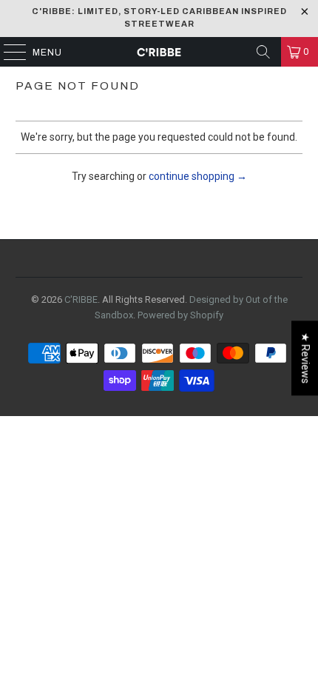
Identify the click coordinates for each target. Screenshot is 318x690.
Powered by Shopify (180, 315)
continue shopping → (198, 176)
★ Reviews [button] (305, 357)
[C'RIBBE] (159, 52)
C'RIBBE (81, 299)
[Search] (263, 52)
